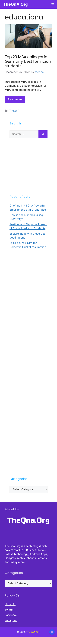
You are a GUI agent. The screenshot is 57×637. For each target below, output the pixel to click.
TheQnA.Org (15, 4)
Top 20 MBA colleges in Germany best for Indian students (28, 61)
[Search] (43, 134)
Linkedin (10, 604)
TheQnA (14, 110)
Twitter (9, 609)
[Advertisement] (29, 166)
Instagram (11, 620)
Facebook (11, 615)
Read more (15, 99)
